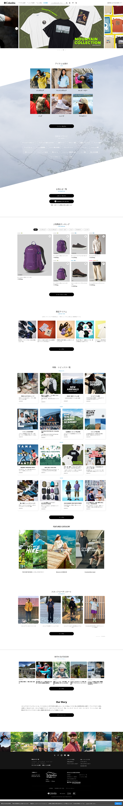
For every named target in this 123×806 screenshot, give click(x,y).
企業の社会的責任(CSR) (71, 778)
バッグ (37, 763)
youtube (68, 755)
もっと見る (61, 633)
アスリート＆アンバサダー (72, 763)
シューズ (33, 763)
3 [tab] (61, 50)
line (65, 755)
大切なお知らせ (70, 761)
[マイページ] (69, 3)
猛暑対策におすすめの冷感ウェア (114, 2)
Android (47, 781)
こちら (87, 803)
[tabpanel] (61, 27)
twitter (54, 755)
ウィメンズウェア (41, 761)
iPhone (53, 781)
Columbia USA (83, 765)
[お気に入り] (72, 3)
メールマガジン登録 (83, 776)
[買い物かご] (76, 3)
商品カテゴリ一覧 (35, 759)
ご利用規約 (51, 788)
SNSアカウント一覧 (83, 774)
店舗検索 (68, 774)
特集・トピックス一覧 (85, 759)
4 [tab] (63, 50)
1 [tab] (58, 50)
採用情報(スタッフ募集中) (72, 776)
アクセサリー (43, 763)
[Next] (106, 28)
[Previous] (16, 28)
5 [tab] (65, 50)
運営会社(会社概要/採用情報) (73, 772)
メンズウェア (34, 761)
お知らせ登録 (61, 201)
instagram (61, 755)
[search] (66, 3)
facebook (58, 755)
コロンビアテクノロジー (85, 763)
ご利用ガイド (34, 772)
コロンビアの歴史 (70, 759)
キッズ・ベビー (49, 761)
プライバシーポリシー (70, 788)
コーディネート (83, 761)
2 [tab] (60, 50)
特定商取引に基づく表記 (59, 788)
